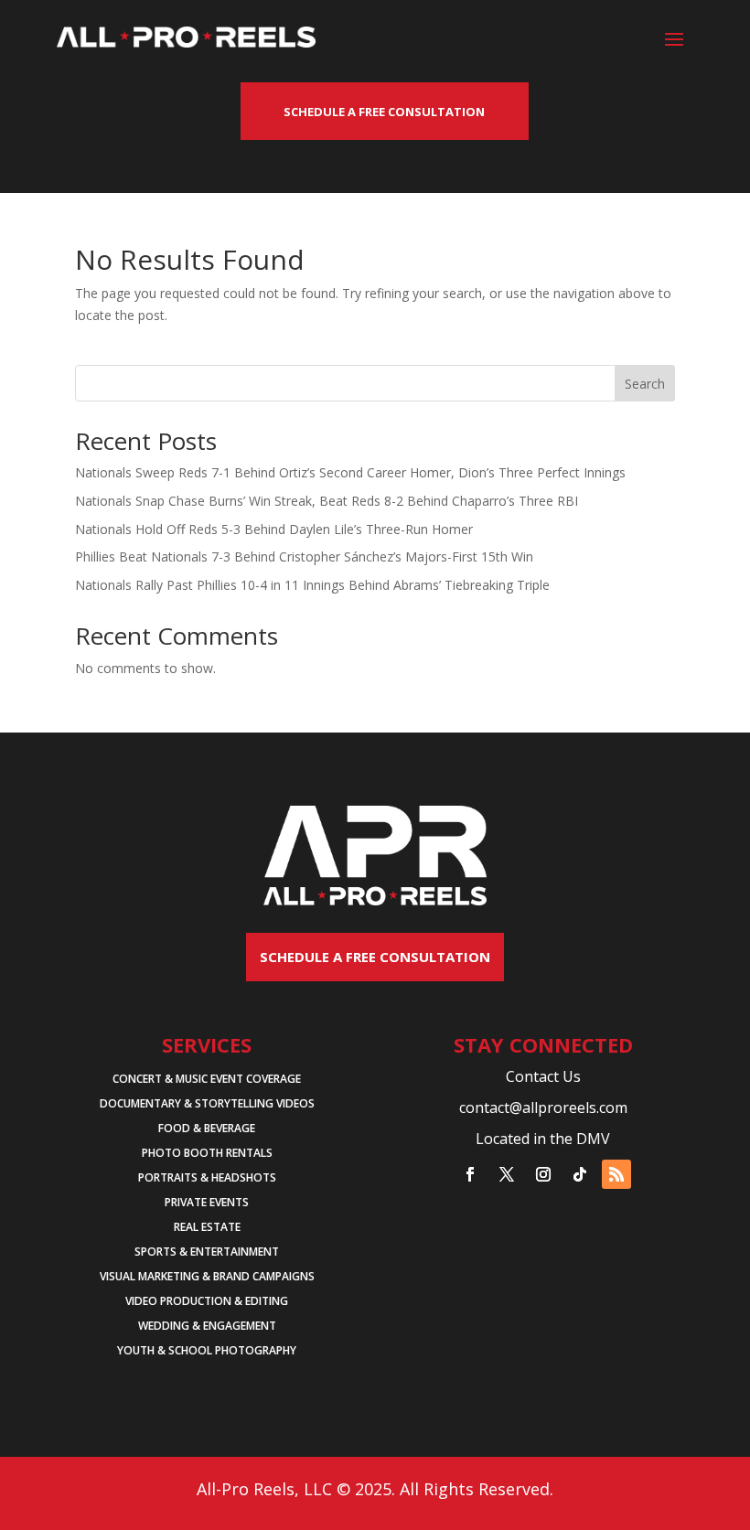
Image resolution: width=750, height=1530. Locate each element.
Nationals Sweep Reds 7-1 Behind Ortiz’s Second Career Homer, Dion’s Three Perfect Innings (350, 472)
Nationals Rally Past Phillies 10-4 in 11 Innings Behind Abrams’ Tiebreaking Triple (312, 585)
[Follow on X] (506, 1174)
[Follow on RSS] (616, 1174)
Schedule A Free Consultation (384, 111)
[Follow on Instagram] (543, 1174)
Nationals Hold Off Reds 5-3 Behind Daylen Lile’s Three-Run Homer (274, 529)
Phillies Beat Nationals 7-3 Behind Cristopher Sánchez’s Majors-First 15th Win (304, 556)
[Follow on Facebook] (470, 1174)
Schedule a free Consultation (375, 956)
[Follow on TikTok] (580, 1174)
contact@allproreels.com (543, 1107)
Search (645, 383)
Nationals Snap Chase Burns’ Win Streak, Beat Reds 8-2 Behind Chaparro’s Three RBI (326, 500)
